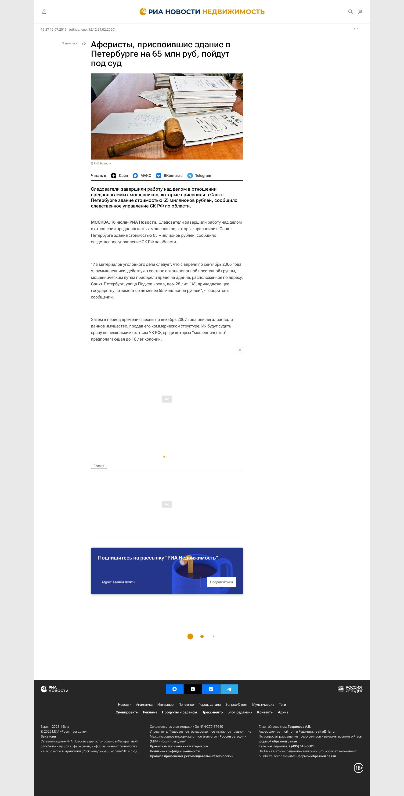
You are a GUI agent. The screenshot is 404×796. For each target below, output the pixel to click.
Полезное (186, 704)
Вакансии (48, 736)
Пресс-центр (212, 712)
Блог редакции (239, 712)
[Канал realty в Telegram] (229, 689)
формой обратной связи (278, 741)
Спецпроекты (127, 712)
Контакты (265, 712)
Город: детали (209, 704)
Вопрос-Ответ (236, 704)
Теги (282, 704)
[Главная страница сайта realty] (202, 11)
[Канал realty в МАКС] (175, 689)
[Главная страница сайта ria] (167, 11)
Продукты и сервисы (179, 712)
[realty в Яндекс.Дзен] (193, 689)
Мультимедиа (263, 704)
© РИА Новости (101, 163)
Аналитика (144, 704)
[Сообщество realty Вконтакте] (211, 689)
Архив (283, 712)
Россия (99, 466)
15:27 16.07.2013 (54, 29)
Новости (124, 704)
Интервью (165, 704)
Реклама (150, 712)
